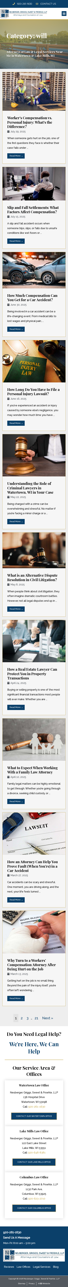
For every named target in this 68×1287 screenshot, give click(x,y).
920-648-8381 (37, 1152)
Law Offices (23, 1266)
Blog (56, 1266)
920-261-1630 (36, 1106)
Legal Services (41, 1266)
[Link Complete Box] (34, 117)
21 (36, 1018)
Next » (47, 1018)
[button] (64, 13)
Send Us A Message (16, 1237)
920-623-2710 (36, 1198)
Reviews (9, 1266)
